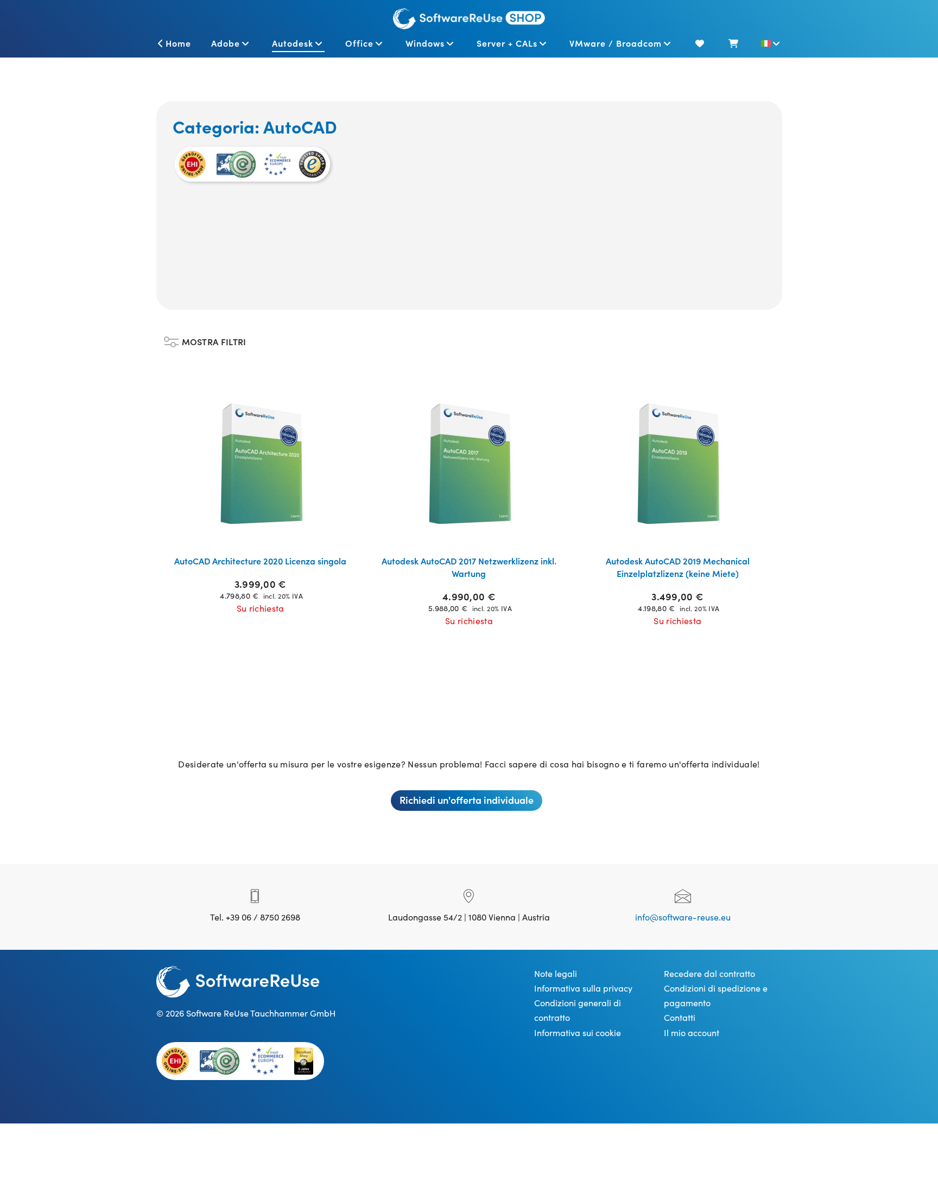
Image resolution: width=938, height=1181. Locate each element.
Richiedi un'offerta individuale (467, 800)
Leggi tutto (267, 533)
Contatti (679, 1017)
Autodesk (292, 43)
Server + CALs (507, 43)
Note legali (555, 973)
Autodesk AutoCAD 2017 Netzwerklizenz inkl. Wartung (469, 567)
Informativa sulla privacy (583, 988)
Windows (425, 43)
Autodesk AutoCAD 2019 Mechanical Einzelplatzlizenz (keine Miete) (678, 567)
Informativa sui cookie (577, 1032)
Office (359, 43)
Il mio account (691, 1032)
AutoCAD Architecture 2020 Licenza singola (260, 561)
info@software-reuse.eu (683, 917)
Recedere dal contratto (709, 973)
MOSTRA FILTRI (214, 338)
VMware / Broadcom (615, 43)
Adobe (225, 43)
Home (178, 43)
